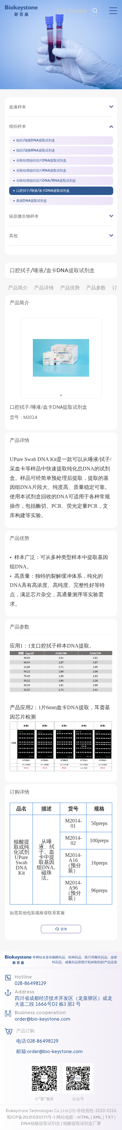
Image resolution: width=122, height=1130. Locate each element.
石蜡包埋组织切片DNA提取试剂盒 (41, 160)
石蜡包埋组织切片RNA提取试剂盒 (41, 170)
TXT (109, 1117)
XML (97, 1117)
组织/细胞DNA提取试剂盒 (35, 140)
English (77, 11)
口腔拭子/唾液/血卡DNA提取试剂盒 (43, 190)
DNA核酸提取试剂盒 (40, 1123)
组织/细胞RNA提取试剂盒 (35, 150)
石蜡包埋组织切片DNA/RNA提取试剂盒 (46, 180)
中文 (61, 11)
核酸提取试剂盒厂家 (82, 1123)
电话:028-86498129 (37, 1041)
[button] (61, 395)
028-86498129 (30, 983)
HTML (83, 1117)
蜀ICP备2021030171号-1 (31, 1117)
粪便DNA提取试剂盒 (31, 200)
